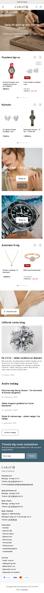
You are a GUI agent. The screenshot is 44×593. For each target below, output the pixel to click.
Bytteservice (7, 537)
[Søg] (36, 7)
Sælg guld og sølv (9, 563)
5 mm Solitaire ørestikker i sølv (32, 83)
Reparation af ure (9, 569)
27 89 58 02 (12, 520)
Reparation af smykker (11, 572)
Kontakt (6, 528)
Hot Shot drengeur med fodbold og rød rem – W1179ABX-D (11, 84)
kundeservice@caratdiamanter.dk (20, 484)
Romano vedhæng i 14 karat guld (10, 271)
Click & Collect (8, 534)
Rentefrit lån (7, 531)
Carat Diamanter (22, 587)
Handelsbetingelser (10, 548)
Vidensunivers (8, 546)
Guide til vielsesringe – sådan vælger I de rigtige (21, 417)
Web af (22, 590)
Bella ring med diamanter (32, 270)
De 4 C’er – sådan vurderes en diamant (22, 357)
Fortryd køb (7, 543)
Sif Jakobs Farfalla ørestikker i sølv (9, 131)
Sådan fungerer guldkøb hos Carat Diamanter (18, 404)
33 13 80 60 (12, 481)
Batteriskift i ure (9, 566)
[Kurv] (41, 7)
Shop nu (22, 178)
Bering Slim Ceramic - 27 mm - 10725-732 (32, 131)
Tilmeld (31, 456)
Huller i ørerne (8, 560)
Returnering (7, 540)
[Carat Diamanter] (21, 7)
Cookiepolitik (7, 551)
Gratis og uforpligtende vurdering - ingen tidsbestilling (20, 35)
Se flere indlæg (10, 432)
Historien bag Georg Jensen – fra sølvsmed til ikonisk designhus (22, 391)
